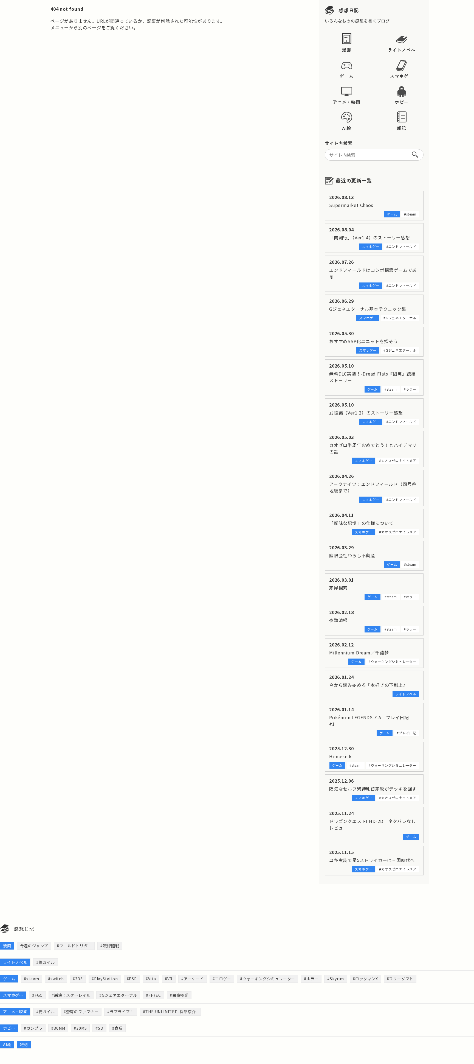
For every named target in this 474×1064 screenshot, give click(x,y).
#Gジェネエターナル (118, 995)
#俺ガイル (45, 962)
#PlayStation (105, 978)
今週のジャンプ (34, 945)
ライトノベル (402, 49)
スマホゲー (401, 75)
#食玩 (117, 1028)
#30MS (80, 1028)
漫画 (346, 49)
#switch (56, 978)
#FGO (37, 995)
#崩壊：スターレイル (71, 995)
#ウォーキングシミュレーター (267, 978)
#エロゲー (222, 978)
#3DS (78, 978)
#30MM (58, 1028)
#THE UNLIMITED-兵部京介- (170, 1011)
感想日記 (348, 10)
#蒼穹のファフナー (81, 1011)
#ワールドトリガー (74, 945)
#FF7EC (153, 995)
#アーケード (192, 978)
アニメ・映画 (346, 102)
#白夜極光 (179, 995)
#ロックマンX (365, 978)
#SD (99, 1028)
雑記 (401, 128)
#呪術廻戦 (109, 945)
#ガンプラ (33, 1028)
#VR (169, 978)
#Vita (151, 978)
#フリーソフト (400, 978)
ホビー (401, 102)
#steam (31, 978)
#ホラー (311, 978)
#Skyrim (335, 978)
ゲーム (346, 75)
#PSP (132, 978)
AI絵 (346, 128)
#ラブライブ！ (120, 1011)
